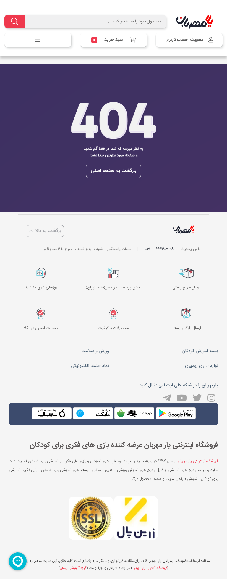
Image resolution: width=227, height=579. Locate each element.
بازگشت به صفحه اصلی (113, 171)
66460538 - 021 (159, 249)
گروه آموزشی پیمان (73, 568)
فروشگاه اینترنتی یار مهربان (198, 461)
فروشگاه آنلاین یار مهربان (150, 568)
